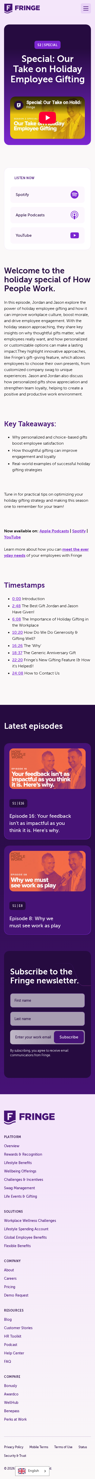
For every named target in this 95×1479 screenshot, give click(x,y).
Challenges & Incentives (23, 1180)
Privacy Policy (13, 1447)
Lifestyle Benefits (18, 1163)
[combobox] (32, 1471)
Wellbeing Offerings (20, 1171)
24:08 (17, 673)
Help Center (14, 1353)
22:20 (17, 660)
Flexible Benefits (17, 1246)
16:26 (17, 645)
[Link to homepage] (29, 1118)
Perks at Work (15, 1419)
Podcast (10, 1345)
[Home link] (22, 8)
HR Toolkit (12, 1336)
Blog (8, 1320)
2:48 (16, 606)
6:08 (16, 619)
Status (83, 1447)
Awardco (11, 1394)
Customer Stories (18, 1328)
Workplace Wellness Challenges (30, 1221)
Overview (11, 1146)
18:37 (17, 653)
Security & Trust (15, 1456)
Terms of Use (63, 1447)
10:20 (17, 632)
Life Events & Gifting (20, 1196)
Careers (10, 1278)
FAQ (7, 1362)
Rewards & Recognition (23, 1154)
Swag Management (19, 1188)
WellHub (11, 1403)
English (33, 1471)
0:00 (16, 599)
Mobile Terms (38, 1447)
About (9, 1270)
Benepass (11, 1411)
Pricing (9, 1287)
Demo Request (16, 1295)
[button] (86, 8)
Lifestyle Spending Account (26, 1229)
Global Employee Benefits (25, 1237)
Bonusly (10, 1386)
